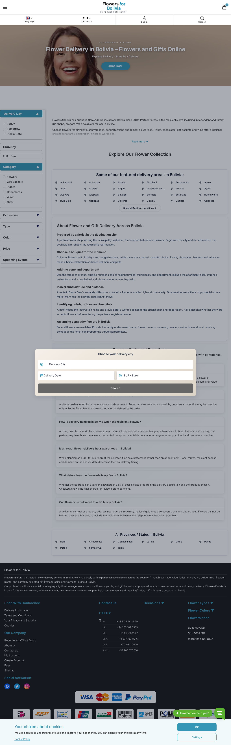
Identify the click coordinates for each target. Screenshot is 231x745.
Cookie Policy (22, 739)
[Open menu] (5, 7)
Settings (197, 737)
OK (197, 727)
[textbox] (115, 364)
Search (115, 388)
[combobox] (115, 364)
